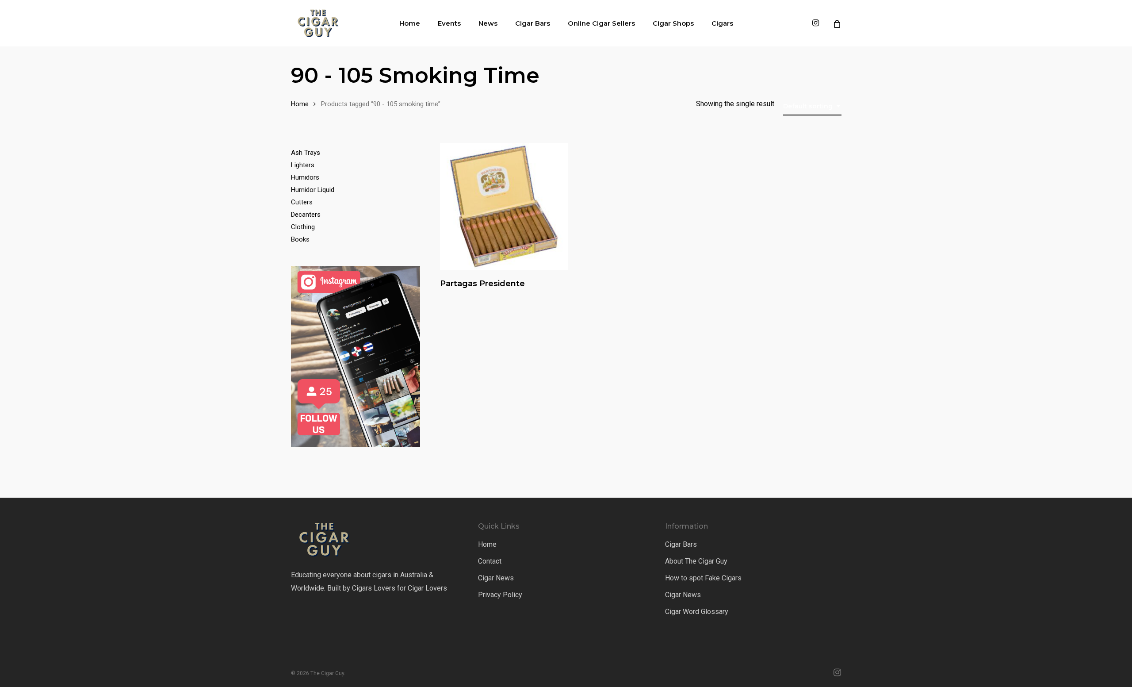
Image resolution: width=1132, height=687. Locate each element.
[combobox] (812, 106)
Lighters (302, 165)
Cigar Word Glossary (696, 611)
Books (300, 239)
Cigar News (496, 578)
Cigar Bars (681, 544)
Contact (489, 561)
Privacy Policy (500, 595)
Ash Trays (305, 153)
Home (300, 104)
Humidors (305, 177)
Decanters (306, 215)
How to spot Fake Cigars (703, 578)
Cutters (302, 202)
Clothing (303, 227)
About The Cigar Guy (696, 561)
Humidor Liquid (312, 190)
